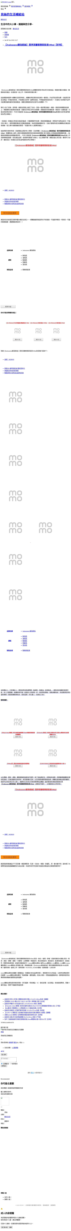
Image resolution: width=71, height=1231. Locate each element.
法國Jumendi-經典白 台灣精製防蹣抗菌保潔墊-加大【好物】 (23, 1015)
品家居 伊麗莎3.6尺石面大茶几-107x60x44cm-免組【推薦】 (23, 1003)
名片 (5, 37)
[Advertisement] (35, 1158)
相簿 (5, 32)
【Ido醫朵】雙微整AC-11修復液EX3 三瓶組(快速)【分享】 (23, 1008)
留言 (15, 1042)
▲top (2, 1051)
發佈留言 (3, 1066)
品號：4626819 (9, 190)
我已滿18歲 (4, 1227)
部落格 (6, 35)
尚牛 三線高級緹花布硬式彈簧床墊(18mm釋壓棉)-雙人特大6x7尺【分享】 (28, 1019)
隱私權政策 (46, 1205)
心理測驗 (15, 1048)
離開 (10, 1227)
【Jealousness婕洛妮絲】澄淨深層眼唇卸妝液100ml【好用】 (33, 45)
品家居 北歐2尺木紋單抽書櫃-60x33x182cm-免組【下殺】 (23, 1017)
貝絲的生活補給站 (12, 14)
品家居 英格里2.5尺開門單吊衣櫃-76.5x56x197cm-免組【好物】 (24, 1010)
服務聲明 (53, 1205)
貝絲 (2, 1032)
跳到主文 (4, 19)
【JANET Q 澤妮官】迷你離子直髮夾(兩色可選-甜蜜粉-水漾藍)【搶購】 (27, 1012)
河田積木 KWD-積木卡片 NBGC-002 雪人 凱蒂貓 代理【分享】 (24, 1001)
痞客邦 (11, 1042)
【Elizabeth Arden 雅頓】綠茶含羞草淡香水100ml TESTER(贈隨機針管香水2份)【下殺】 (32, 1006)
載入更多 (3, 1054)
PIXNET (22, 1205)
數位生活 (16, 29)
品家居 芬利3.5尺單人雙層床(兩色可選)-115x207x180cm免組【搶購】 (26, 999)
